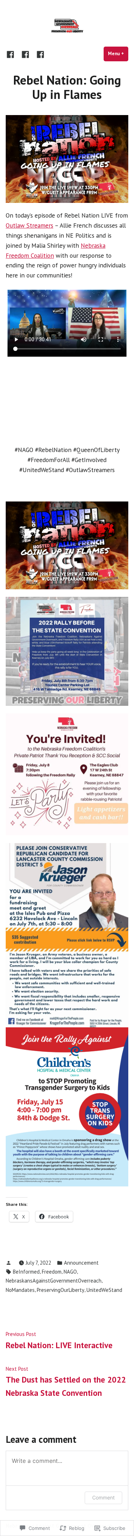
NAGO (70, 1271)
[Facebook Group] (39, 54)
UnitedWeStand (104, 1290)
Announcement (81, 1262)
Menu (118, 54)
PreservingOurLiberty (60, 1290)
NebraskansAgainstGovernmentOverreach (53, 1280)
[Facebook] (12, 54)
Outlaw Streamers (29, 225)
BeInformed (26, 1271)
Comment (103, 1497)
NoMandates (20, 1290)
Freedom (51, 1271)
